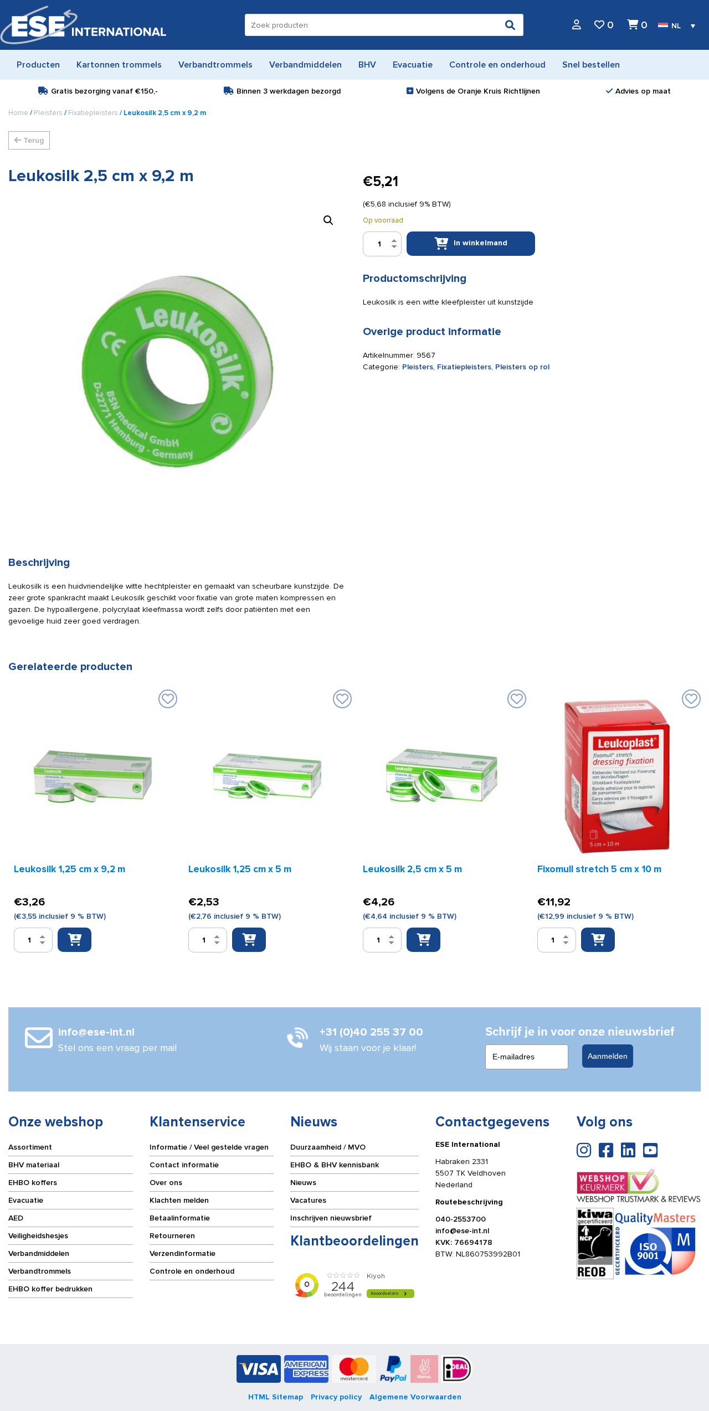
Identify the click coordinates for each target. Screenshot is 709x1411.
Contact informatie (184, 1165)
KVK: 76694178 (463, 1242)
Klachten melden (179, 1200)
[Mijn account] (577, 25)
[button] (328, 220)
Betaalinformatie (180, 1218)
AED (15, 1218)
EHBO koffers (32, 1182)
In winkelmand (480, 243)
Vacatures (308, 1200)
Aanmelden (608, 1056)
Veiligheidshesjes (38, 1235)
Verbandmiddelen (38, 1253)
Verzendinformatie (182, 1253)
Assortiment (30, 1147)
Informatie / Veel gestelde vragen (209, 1147)
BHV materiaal (33, 1165)
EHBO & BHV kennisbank (334, 1165)
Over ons (166, 1182)
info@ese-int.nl (462, 1230)
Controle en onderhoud (192, 1271)
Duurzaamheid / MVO (328, 1147)
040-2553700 (460, 1219)
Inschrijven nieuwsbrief (331, 1218)
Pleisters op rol (522, 367)
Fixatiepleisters (93, 113)
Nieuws (303, 1182)
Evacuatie (25, 1200)
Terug (32, 140)
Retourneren (172, 1235)
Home (18, 113)
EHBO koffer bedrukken (50, 1289)
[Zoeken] (510, 25)
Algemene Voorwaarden (415, 1397)
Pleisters (48, 113)
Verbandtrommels (39, 1271)
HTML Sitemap (275, 1397)
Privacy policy (336, 1397)
